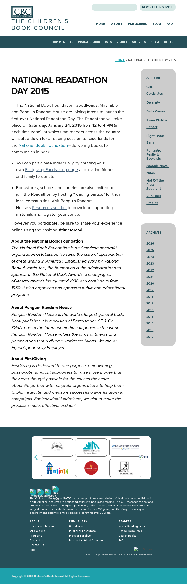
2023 (150, 263)
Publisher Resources (82, 531)
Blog (156, 23)
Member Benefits (80, 535)
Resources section (49, 207)
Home (101, 23)
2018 (149, 297)
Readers (125, 521)
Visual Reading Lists (95, 42)
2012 (149, 337)
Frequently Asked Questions (87, 540)
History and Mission (42, 526)
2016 (150, 310)
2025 (150, 250)
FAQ (169, 23)
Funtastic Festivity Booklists (153, 154)
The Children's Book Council (40, 24)
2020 (150, 284)
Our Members (62, 42)
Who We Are (37, 531)
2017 (149, 303)
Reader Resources (131, 42)
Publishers (137, 23)
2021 (149, 277)
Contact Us (37, 545)
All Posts (153, 78)
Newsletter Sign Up (157, 7)
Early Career (155, 111)
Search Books (162, 42)
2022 (150, 270)
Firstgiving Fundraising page (51, 169)
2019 (150, 290)
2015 (150, 317)
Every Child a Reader (93, 505)
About (116, 23)
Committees (37, 540)
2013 (149, 330)
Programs (36, 535)
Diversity (153, 102)
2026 (150, 243)
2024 (150, 257)
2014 (149, 323)
